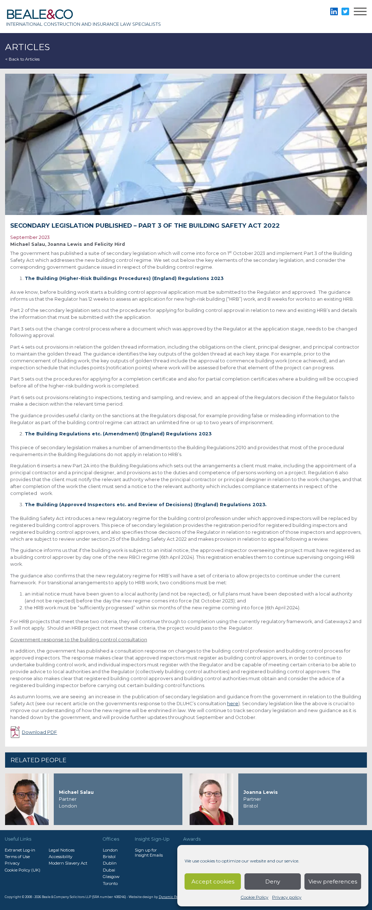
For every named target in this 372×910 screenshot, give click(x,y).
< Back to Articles (22, 59)
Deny (272, 881)
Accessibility (60, 856)
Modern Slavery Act (68, 863)
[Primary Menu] (360, 12)
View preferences (332, 881)
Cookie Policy (254, 897)
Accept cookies (212, 881)
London (110, 850)
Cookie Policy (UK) (22, 870)
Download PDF (39, 732)
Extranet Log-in (20, 850)
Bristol (109, 856)
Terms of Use (17, 856)
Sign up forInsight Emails (149, 853)
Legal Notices (61, 850)
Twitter (345, 11)
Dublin (110, 863)
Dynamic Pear (170, 897)
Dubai (109, 870)
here (232, 703)
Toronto (110, 883)
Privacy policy (287, 897)
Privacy (12, 863)
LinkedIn (334, 11)
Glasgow (111, 876)
